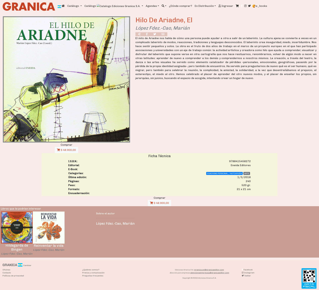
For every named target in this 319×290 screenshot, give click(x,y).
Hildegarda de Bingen (16, 247)
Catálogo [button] (73, 5)
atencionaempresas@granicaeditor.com (209, 273)
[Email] (163, 34)
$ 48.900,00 (68, 149)
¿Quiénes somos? (90, 270)
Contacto (6, 273)
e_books (261, 5)
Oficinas (6, 270)
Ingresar (227, 5)
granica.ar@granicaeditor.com (209, 270)
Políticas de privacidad (13, 276)
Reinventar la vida (48, 246)
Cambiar (27, 265)
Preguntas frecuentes (92, 276)
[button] (164, 6)
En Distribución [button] (204, 5)
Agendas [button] (151, 5)
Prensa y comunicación (93, 273)
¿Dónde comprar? (180, 5)
